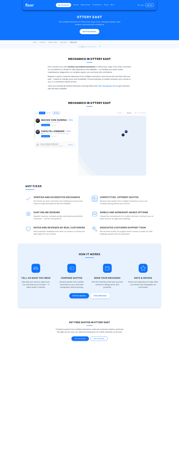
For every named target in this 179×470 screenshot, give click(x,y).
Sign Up (149, 5)
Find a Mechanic (100, 296)
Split (43, 113)
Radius (57, 113)
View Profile (53, 125)
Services (75, 5)
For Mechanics (97, 5)
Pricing (106, 5)
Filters (120, 113)
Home (34, 42)
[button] (123, 134)
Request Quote (45, 125)
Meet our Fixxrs (85, 5)
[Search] (138, 5)
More (112, 5)
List (37, 113)
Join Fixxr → (71, 145)
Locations (42, 42)
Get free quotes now (107, 86)
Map (49, 113)
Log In (142, 5)
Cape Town (63, 42)
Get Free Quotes (63, 5)
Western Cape (52, 42)
